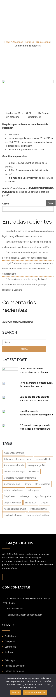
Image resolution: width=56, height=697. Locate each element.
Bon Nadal (34, 471)
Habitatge (24, 496)
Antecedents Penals (14, 465)
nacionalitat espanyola (15, 509)
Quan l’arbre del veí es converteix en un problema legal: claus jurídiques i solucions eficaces (33, 371)
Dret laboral (10, 636)
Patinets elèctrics (38, 509)
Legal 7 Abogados (42, 496)
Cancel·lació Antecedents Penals (20, 478)
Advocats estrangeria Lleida (17, 459)
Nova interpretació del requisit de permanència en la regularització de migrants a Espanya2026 (36, 385)
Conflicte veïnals (12, 484)
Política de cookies (14, 671)
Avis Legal (10, 660)
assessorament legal (14, 471)
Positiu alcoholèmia (13, 515)
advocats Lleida (43, 459)
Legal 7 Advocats (12, 502)
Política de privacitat (15, 665)
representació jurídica (38, 515)
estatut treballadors (13, 490)
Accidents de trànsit (14, 453)
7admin (45, 113)
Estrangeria (10, 646)
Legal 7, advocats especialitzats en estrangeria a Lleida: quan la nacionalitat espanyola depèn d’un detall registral (27, 268)
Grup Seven (9, 496)
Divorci (28, 484)
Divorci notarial (42, 484)
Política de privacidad (35, 692)
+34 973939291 (15, 608)
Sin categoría (12, 117)
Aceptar (16, 692)
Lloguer (44, 502)
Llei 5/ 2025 (31, 502)
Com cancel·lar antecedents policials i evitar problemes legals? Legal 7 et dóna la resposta (34, 399)
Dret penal (10, 641)
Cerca (5, 203)
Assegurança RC (36, 465)
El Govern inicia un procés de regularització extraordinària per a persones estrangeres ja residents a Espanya (24, 284)
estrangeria (33, 490)
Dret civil (9, 652)
